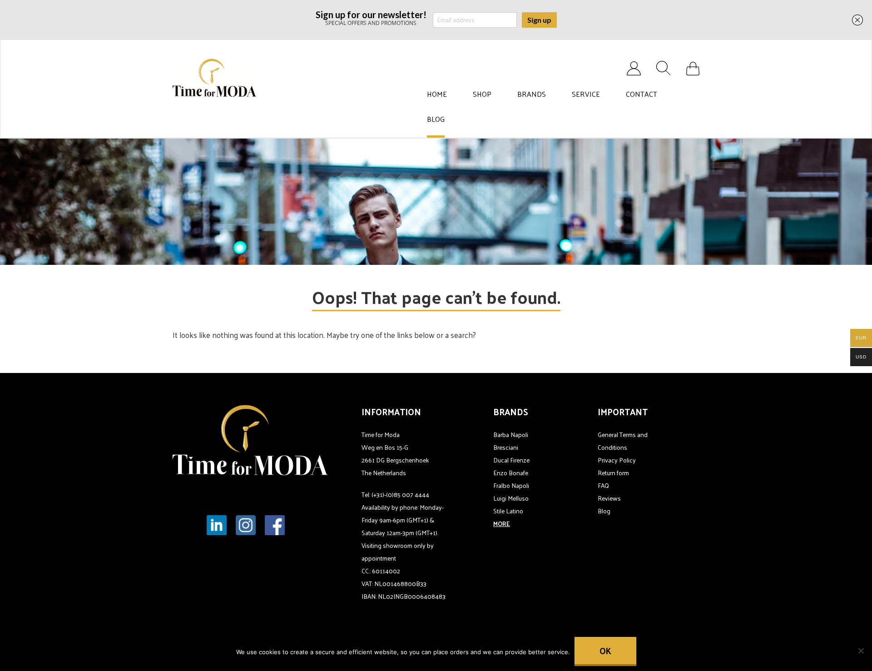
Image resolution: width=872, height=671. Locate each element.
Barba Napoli (510, 434)
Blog (436, 119)
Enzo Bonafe (510, 472)
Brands (531, 94)
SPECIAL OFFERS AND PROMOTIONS (371, 17)
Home (437, 94)
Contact (641, 94)
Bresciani (505, 447)
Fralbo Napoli (511, 485)
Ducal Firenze (511, 460)
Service (586, 94)
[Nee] (860, 650)
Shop (482, 94)
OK (605, 650)
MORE (501, 523)
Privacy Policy (617, 460)
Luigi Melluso (511, 498)
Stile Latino (508, 511)
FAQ (603, 485)
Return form (613, 472)
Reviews (609, 498)
